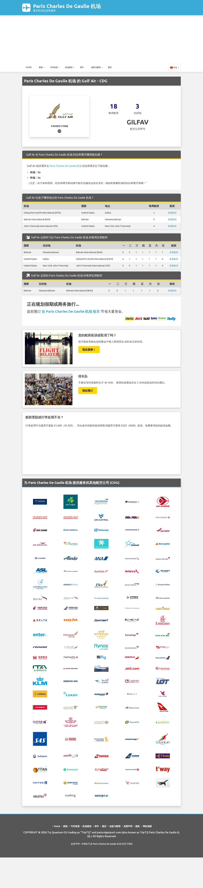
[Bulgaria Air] (70, 597)
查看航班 (172, 212)
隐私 (137, 826)
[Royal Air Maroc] (70, 721)
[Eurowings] (132, 634)
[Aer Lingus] (70, 501)
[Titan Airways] (40, 769)
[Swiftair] (70, 755)
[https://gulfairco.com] (59, 130)
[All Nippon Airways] (101, 558)
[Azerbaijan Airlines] (40, 583)
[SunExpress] (40, 755)
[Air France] (132, 529)
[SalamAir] (163, 721)
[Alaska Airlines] (70, 558)
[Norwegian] (40, 707)
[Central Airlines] (132, 597)
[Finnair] (40, 647)
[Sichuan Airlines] (70, 738)
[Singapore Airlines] (101, 738)
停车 (82, 67)
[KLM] (40, 680)
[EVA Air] (163, 634)
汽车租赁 (54, 67)
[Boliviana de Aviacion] (101, 583)
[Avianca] (132, 570)
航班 (41, 67)
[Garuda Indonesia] (132, 647)
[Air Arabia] (40, 517)
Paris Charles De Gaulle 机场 (67, 7)
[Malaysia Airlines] (101, 693)
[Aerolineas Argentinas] (101, 501)
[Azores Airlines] (70, 584)
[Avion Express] (163, 570)
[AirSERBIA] (40, 558)
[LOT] (163, 680)
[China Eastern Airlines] (40, 607)
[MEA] (132, 693)
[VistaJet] (163, 782)
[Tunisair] (101, 769)
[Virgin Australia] (132, 782)
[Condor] (101, 607)
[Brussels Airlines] (163, 584)
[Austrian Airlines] (101, 571)
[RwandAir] (132, 721)
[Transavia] (70, 769)
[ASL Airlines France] (40, 570)
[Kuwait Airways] (101, 680)
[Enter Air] (40, 634)
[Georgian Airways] (163, 646)
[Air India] (163, 529)
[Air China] (40, 529)
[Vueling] (70, 795)
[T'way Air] (163, 769)
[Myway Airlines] (163, 693)
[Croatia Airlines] (132, 607)
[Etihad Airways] (101, 634)
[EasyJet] (70, 619)
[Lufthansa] (40, 693)
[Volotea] (40, 795)
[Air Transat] (132, 543)
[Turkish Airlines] (132, 769)
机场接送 (69, 67)
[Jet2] (132, 668)
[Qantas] (163, 707)
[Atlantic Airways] (70, 571)
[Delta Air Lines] (40, 620)
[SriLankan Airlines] (163, 738)
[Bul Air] (40, 597)
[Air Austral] (101, 517)
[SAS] (40, 738)
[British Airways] (132, 584)
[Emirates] (163, 619)
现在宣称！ (89, 349)
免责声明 (128, 826)
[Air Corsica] (70, 529)
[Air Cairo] (132, 517)
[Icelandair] (163, 657)
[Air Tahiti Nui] (101, 543)
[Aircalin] (163, 543)
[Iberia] (132, 657)
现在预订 (87, 390)
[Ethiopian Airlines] (70, 634)
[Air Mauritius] (40, 543)
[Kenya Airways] (163, 668)
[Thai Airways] (163, 755)
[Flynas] (101, 646)
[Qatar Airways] (40, 721)
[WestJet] (101, 795)
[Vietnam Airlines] (101, 782)
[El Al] (132, 620)
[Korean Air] (70, 681)
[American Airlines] (132, 558)
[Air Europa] (101, 529)
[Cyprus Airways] (163, 607)
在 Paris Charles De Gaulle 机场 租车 (71, 311)
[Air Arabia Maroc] (70, 517)
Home (29, 67)
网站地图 (147, 826)
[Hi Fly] (101, 657)
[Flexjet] (70, 646)
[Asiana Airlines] (163, 558)
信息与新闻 (96, 67)
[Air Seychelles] (70, 543)
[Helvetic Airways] (70, 657)
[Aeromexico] (132, 501)
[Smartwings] (132, 739)
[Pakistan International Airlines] (101, 707)
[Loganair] (132, 681)
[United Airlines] (40, 782)
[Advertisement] (101, 39)
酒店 (110, 67)
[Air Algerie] (163, 501)
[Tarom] (132, 755)
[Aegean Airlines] (40, 501)
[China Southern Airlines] (70, 607)
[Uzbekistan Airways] (70, 782)
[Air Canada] (163, 517)
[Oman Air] (70, 707)
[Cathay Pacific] (101, 597)
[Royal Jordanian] (101, 721)
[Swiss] (101, 755)
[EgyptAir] (101, 620)
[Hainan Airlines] (40, 657)
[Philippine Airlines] (132, 707)
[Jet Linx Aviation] (101, 668)
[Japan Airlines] (70, 668)
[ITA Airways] (40, 668)
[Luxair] (70, 693)
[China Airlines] (163, 597)
